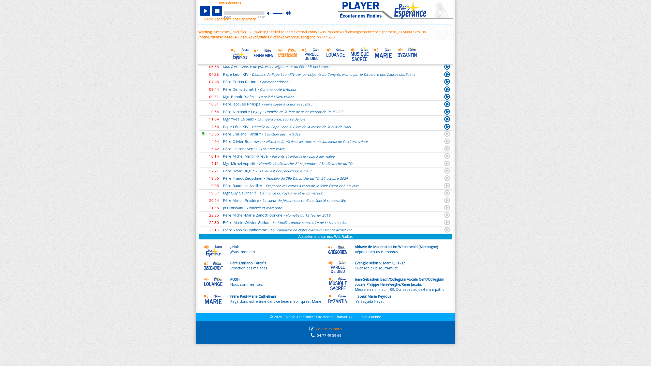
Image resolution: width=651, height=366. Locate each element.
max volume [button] (288, 13)
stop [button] (217, 11)
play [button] (205, 11)
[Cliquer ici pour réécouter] (447, 75)
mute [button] (271, 13)
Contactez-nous (329, 328)
